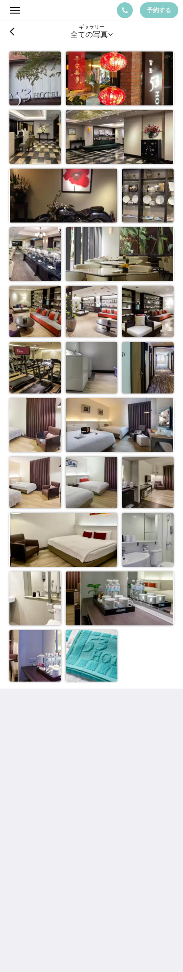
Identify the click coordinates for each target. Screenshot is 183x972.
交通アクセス (31, 870)
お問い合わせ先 (35, 886)
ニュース (24, 846)
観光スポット (31, 862)
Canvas (61, 946)
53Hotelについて (37, 830)
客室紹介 (24, 838)
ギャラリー (28, 878)
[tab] (91, 807)
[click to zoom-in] (35, 77)
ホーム (20, 822)
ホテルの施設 (31, 854)
